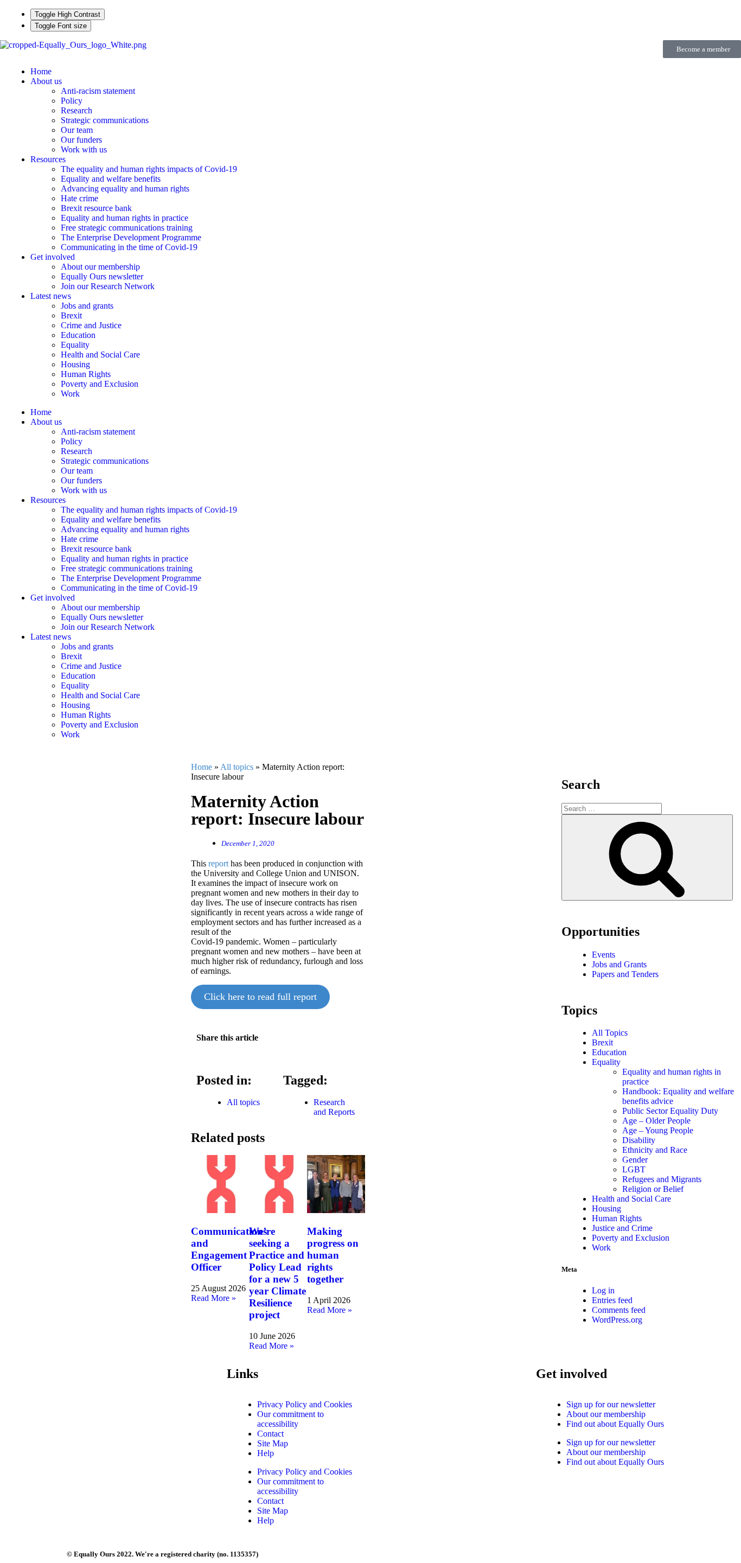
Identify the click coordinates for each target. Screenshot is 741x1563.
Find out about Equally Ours (615, 1423)
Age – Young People (657, 1130)
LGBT (634, 1169)
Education (78, 335)
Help (265, 1453)
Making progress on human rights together (333, 1255)
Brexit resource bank (96, 208)
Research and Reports (334, 1107)
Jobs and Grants (619, 964)
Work (70, 393)
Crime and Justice (91, 325)
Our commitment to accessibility (290, 1418)
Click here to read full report (260, 996)
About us (46, 81)
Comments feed (619, 1310)
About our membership (100, 266)
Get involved (52, 256)
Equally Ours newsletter (102, 276)
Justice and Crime (622, 1228)
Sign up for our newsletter (610, 1404)
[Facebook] (394, 1380)
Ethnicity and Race (654, 1149)
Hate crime (79, 198)
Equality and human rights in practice (124, 217)
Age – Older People (656, 1120)
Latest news (50, 296)
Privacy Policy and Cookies (304, 1404)
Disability (638, 1140)
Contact (270, 1433)
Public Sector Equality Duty (670, 1110)
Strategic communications (105, 120)
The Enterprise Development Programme (131, 237)
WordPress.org (617, 1319)
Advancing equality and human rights (125, 188)
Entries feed (612, 1300)
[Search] (647, 857)
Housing (75, 364)
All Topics (610, 1032)
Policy (71, 100)
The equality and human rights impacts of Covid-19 (149, 169)
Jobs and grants (87, 305)
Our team (77, 130)
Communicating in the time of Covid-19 (129, 247)
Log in (603, 1290)
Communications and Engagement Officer (229, 1249)
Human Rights (86, 374)
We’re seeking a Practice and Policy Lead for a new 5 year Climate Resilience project (277, 1273)
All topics (236, 766)
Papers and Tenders (625, 974)
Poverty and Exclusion (99, 383)
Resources (48, 159)
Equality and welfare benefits (111, 178)
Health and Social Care (100, 354)
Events (603, 954)
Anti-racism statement (98, 90)
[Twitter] (424, 1380)
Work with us (84, 149)
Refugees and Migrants (661, 1179)
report (218, 863)
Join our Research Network (108, 286)
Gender (635, 1159)
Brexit (71, 315)
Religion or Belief (652, 1189)
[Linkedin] (453, 1380)
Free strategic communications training (127, 227)
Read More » (213, 1298)
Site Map (272, 1443)
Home (41, 71)
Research (76, 110)
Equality (75, 344)
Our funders (81, 139)
